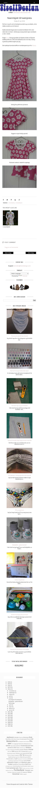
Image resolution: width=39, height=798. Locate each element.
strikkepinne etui (9, 766)
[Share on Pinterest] (11, 200)
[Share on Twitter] (7, 200)
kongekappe (9, 753)
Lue (31, 753)
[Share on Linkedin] (15, 200)
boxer (18, 739)
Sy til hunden (24, 766)
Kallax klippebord (19, 580)
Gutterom (18, 745)
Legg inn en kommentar (11, 247)
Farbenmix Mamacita (23, 743)
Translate (24, 276)
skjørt (28, 762)
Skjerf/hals (24, 762)
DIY (12, 743)
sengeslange (15, 760)
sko (31, 762)
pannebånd (28, 757)
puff (14, 758)
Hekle (17, 747)
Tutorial (27, 770)
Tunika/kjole (19, 203)
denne (7, 38)
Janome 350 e (18, 751)
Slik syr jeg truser (19, 510)
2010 (9, 720)
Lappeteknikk (25, 753)
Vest (21, 772)
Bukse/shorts (12, 741)
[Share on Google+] (19, 200)
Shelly (25, 760)
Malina (9, 755)
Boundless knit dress (11, 739)
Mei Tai (22, 755)
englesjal (16, 743)
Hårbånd (26, 749)
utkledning (14, 772)
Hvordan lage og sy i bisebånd (19, 405)
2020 (9, 682)
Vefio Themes (29, 784)
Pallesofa (22, 757)
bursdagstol (20, 741)
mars (10, 706)
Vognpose (24, 772)
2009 (9, 722)
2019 (9, 684)
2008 (9, 724)
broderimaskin (23, 739)
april (10, 705)
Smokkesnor (15, 764)
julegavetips (25, 751)
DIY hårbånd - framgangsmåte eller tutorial (19, 475)
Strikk (29, 764)
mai (10, 698)
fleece (30, 743)
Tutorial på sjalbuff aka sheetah (19, 336)
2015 (9, 712)
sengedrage (10, 760)
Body (30, 737)
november (12, 691)
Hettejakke (12, 749)
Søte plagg (11, 703)
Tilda (20, 768)
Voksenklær (16, 774)
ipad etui (9, 751)
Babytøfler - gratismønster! (19, 545)
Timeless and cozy (26, 768)
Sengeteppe (21, 760)
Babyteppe (26, 737)
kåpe (21, 753)
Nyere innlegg (8, 252)
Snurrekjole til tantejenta (15, 699)
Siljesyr (34, 45)
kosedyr (13, 753)
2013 (9, 715)
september (12, 692)
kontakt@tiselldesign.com (22, 12)
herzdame (8, 749)
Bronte (29, 739)
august (11, 694)
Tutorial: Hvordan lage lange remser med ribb (19, 440)
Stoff (26, 764)
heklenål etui (22, 747)
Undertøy (9, 772)
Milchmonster (28, 755)
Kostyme (18, 753)
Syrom (28, 766)
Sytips (32, 766)
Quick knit (22, 758)
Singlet (16, 762)
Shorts (29, 760)
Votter (21, 774)
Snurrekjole (12, 203)
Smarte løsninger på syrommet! (19, 614)
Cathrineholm (26, 741)
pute (16, 759)
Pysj (19, 758)
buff (32, 739)
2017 (9, 687)
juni (10, 696)
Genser (8, 745)
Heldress (28, 747)
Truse (12, 770)
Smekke (10, 764)
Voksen (30, 772)
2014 (9, 713)
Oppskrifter (17, 757)
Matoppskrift (17, 755)
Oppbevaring (11, 757)
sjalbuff (19, 762)
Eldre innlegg (31, 252)
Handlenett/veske (25, 745)
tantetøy (12, 768)
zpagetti (25, 774)
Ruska (25, 758)
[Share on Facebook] (3, 200)
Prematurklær (9, 758)
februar (11, 708)
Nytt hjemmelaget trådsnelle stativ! (19, 371)
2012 (9, 717)
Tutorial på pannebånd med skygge (19, 649)
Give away (13, 745)
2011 (9, 719)
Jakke (13, 751)
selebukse (30, 758)
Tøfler (31, 770)
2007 (9, 726)
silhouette (10, 762)
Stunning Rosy (16, 766)
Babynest (21, 737)
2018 (9, 685)
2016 (9, 689)
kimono (29, 751)
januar (11, 710)
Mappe (12, 755)
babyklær (16, 737)
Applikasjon (10, 737)
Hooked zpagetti (19, 749)
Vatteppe (18, 772)
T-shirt (7, 768)
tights (17, 768)
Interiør (30, 749)
